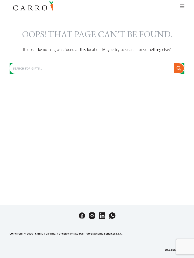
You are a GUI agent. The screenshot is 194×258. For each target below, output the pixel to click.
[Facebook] (82, 215)
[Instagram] (92, 215)
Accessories (174, 250)
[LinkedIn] (102, 215)
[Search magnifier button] (179, 68)
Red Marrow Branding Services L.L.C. (98, 234)
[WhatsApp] (112, 215)
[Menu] (182, 6)
